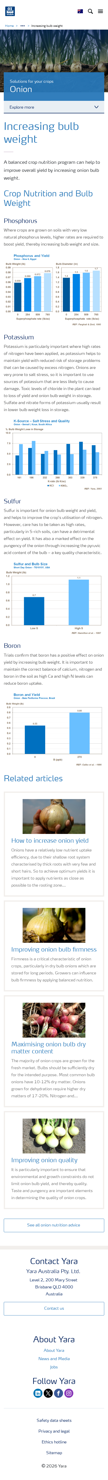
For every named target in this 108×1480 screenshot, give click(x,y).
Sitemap (54, 1453)
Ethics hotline (54, 1442)
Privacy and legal (54, 1432)
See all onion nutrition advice (54, 1225)
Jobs (54, 1367)
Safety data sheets (54, 1421)
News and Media (54, 1359)
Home (9, 26)
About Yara (54, 1351)
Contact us (54, 1309)
